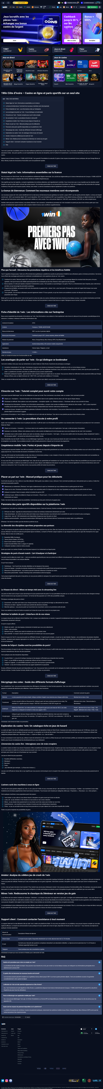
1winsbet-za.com (5, 1044)
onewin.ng (3, 1035)
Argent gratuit (21, 2)
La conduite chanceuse (89, 2)
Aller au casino (71, 40)
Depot (19, 1044)
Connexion (82, 7)
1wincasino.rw (4, 1031)
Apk (18, 1037)
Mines (67, 7)
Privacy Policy (21, 1052)
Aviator (28, 7)
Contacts (20, 1061)
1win (13, 7)
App (60, 7)
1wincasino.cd (4, 1033)
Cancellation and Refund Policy (24, 1057)
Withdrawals (20, 1054)
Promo (53, 7)
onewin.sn (3, 1039)
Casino (19, 1046)
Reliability (20, 1059)
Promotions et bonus (72, 2)
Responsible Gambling (22, 1050)
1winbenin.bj (4, 1037)
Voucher (19, 1063)
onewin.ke (3, 1042)
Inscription (93, 7)
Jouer (14, 40)
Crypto (20, 7)
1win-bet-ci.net (4, 1046)
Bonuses (36, 7)
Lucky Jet (44, 7)
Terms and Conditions (22, 1048)
